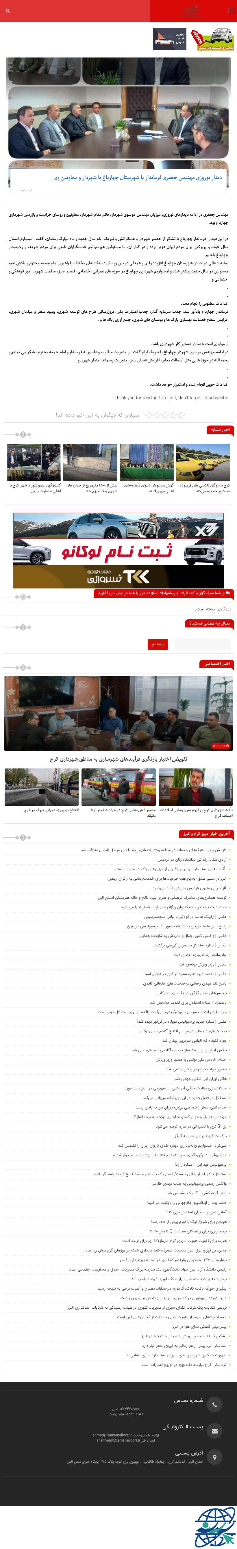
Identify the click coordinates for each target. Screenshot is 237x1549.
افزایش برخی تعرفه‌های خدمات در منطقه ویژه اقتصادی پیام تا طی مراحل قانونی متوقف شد (154, 850)
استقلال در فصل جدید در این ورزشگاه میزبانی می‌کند (185, 1098)
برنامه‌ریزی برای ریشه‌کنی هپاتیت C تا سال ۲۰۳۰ (188, 1231)
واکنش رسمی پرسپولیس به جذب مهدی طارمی (189, 1183)
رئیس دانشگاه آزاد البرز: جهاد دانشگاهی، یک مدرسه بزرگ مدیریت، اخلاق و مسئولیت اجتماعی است (147, 1269)
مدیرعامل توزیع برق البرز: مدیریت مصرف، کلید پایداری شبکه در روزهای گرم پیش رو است (156, 1250)
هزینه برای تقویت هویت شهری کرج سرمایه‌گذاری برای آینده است (174, 1241)
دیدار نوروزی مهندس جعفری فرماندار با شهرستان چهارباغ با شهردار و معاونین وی (137, 178)
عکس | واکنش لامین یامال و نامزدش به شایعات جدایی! (183, 936)
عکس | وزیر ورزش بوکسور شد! (203, 964)
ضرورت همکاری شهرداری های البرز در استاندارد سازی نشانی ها (176, 1355)
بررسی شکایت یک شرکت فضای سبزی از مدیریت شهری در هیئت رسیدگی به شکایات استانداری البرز (147, 1307)
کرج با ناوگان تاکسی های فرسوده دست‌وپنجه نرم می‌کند (205, 488)
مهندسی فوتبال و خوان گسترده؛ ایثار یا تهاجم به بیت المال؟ (180, 1117)
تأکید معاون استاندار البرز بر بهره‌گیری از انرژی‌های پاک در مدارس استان (170, 869)
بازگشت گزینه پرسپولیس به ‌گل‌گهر (200, 1136)
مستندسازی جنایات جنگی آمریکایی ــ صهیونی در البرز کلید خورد (176, 1088)
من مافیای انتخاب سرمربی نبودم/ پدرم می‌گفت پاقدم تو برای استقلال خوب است (162, 1012)
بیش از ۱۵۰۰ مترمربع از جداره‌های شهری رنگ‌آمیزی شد (91, 488)
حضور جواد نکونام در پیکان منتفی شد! (196, 1069)
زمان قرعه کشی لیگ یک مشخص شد (197, 1193)
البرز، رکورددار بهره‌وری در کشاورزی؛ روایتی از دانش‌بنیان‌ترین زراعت (173, 1298)
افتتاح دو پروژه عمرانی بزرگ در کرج (51, 810)
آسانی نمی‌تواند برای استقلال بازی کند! (196, 1212)
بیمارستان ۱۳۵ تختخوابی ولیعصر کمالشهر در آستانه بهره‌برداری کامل (173, 1260)
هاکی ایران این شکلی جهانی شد (201, 1079)
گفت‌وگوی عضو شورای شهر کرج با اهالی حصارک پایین (35, 488)
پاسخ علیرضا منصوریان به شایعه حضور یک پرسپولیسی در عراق (177, 926)
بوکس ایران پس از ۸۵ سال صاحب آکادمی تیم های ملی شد (179, 1050)
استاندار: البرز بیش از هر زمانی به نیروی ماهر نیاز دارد (184, 1345)
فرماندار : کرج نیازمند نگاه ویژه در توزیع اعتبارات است (184, 1365)
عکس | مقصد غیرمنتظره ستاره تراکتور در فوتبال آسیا (186, 974)
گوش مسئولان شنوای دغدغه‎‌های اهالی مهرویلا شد (149, 488)
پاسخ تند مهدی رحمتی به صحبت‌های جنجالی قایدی (185, 983)
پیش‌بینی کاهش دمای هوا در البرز (200, 1326)
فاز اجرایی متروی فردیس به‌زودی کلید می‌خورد (189, 888)
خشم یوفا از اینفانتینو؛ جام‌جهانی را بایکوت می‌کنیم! (187, 1202)
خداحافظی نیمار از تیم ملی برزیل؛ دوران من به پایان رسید (181, 1107)
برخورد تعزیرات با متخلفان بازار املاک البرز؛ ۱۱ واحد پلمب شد (179, 1279)
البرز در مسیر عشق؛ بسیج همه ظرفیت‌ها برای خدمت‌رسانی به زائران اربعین (167, 878)
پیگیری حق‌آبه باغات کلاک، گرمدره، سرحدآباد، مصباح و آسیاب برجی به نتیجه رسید (162, 1288)
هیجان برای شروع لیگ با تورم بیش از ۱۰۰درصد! (189, 1222)
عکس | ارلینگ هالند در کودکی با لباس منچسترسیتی (185, 916)
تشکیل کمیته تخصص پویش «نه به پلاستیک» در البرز (184, 1336)
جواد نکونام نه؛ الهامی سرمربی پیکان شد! (194, 1040)
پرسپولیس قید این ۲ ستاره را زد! (201, 1164)
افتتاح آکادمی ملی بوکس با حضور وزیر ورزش (191, 1059)
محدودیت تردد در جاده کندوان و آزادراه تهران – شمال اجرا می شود (174, 907)
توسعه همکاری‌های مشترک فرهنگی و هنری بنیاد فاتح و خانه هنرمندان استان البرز (162, 897)
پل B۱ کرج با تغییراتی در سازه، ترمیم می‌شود (191, 1126)
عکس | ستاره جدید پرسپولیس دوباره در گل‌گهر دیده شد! (182, 1021)
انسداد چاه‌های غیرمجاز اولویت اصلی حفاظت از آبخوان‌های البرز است (172, 1317)
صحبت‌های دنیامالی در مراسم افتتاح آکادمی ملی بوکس (182, 1031)
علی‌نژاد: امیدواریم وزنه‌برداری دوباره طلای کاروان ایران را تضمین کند (172, 1145)
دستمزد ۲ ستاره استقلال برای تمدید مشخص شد (188, 1002)
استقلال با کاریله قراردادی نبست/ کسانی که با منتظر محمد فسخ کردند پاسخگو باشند (160, 1174)
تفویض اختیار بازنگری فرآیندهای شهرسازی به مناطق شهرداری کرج (118, 759)
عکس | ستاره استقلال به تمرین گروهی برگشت (190, 945)
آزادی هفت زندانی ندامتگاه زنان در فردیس (192, 859)
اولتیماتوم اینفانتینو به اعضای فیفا (200, 955)
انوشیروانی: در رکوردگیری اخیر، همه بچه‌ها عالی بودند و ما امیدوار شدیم (170, 1155)
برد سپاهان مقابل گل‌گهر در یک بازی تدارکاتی (191, 993)
